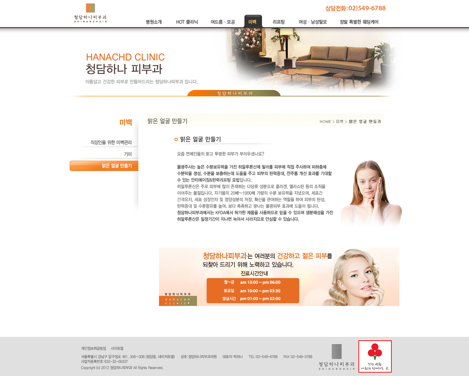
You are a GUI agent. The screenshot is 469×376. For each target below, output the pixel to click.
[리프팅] (279, 26)
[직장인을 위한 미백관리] (104, 146)
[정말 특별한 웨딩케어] (360, 26)
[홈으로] (90, 12)
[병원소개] (154, 26)
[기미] (104, 158)
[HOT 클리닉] (187, 26)
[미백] (253, 26)
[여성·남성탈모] (313, 26)
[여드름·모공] (223, 26)
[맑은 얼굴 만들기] (104, 169)
